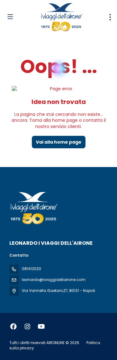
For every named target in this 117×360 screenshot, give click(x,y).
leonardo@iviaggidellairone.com (53, 279)
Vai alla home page (58, 142)
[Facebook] (13, 326)
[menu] (110, 17)
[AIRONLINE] (33, 208)
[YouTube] (41, 326)
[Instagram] (27, 326)
